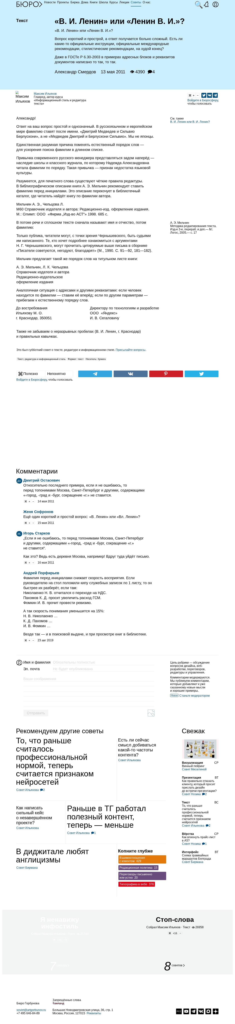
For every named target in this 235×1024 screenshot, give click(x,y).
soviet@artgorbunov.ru (31, 1010)
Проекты (63, 2)
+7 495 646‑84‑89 (28, 1013)
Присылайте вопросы (130, 349)
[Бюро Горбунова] (29, 4)
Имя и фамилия (36, 662)
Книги (93, 2)
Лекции (124, 2)
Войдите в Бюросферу (202, 100)
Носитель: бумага (96, 359)
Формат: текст (76, 359)
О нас (146, 2)
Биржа (74, 2)
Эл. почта (31, 669)
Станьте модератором (194, 695)
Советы (136, 2)
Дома (84, 2)
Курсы (113, 2)
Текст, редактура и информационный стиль (41, 359)
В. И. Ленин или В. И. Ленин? (190, 121)
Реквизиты (94, 1013)
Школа (103, 2)
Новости (50, 2)
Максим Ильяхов (45, 93)
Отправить (36, 713)
